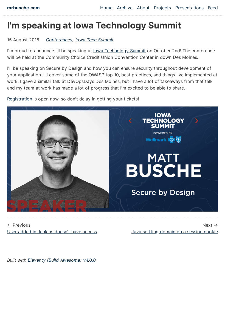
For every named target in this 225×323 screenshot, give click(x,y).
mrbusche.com (23, 7)
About (143, 7)
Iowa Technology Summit (119, 50)
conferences (59, 39)
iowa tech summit (94, 39)
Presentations (189, 7)
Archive (125, 7)
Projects (162, 7)
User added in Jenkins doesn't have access (52, 231)
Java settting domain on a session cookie (174, 231)
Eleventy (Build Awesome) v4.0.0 (62, 260)
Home (106, 7)
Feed (213, 7)
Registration (19, 99)
